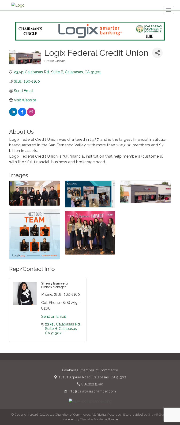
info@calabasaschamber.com (92, 391)
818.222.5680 (91, 384)
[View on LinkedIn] (13, 114)
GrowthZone (157, 414)
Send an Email (53, 316)
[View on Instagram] (31, 114)
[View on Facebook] (22, 114)
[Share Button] (157, 53)
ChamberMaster (92, 419)
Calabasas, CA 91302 (92, 377)
